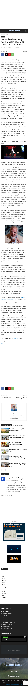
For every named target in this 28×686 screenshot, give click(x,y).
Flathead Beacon (7, 611)
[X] (6, 54)
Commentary (5, 572)
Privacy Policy (10, 680)
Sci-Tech (4, 595)
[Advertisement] (14, 15)
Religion (4, 593)
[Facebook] (2, 54)
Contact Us (4, 680)
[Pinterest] (9, 54)
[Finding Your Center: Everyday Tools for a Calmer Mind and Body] (5, 464)
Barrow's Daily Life (7, 628)
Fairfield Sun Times (7, 613)
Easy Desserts (5, 574)
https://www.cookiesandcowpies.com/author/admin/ (14, 415)
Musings (4, 587)
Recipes (4, 591)
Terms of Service (17, 680)
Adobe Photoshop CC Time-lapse (21, 398)
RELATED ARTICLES (6, 425)
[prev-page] (2, 470)
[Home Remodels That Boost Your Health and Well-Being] (5, 437)
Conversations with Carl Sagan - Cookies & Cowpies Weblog (15, 478)
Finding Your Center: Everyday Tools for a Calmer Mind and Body (17, 464)
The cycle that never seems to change (6, 398)
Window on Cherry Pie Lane (9, 622)
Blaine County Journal (8, 615)
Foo (3, 576)
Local (3, 582)
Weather (4, 597)
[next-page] (5, 470)
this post (16, 338)
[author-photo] (14, 411)
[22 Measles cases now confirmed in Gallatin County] (5, 458)
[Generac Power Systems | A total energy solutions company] (14, 532)
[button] (2, 31)
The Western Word (7, 626)
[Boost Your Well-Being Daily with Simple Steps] (5, 430)
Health (6, 34)
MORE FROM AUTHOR (18, 425)
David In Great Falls (7, 624)
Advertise (24, 680)
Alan (4, 51)
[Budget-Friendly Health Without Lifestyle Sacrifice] (5, 444)
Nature (4, 589)
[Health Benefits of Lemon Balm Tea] (5, 451)
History (4, 580)
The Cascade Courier (8, 620)
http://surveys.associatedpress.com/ (10, 343)
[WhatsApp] (12, 54)
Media (3, 584)
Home (2, 34)
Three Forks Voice (7, 618)
